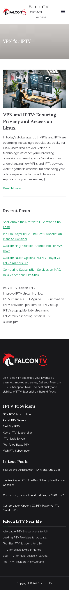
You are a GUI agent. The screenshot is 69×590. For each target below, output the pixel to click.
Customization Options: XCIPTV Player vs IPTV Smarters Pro (31, 260)
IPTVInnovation (53, 299)
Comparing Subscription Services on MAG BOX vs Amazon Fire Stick (32, 272)
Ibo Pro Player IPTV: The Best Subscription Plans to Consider (32, 236)
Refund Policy (47, 391)
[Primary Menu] (63, 12)
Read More (10, 188)
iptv (41, 293)
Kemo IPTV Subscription (18, 432)
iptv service (33, 305)
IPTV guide (33, 299)
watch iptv (10, 322)
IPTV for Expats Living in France (22, 549)
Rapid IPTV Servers (14, 420)
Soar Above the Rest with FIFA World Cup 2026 (32, 224)
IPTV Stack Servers (14, 438)
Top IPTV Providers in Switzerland (23, 561)
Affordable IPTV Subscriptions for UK (25, 531)
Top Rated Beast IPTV (16, 444)
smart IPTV (42, 316)
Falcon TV (46, 583)
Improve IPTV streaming (20, 293)
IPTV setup (50, 305)
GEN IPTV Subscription (17, 414)
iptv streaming (38, 310)
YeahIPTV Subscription (16, 450)
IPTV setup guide (15, 310)
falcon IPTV (27, 288)
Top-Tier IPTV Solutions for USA (22, 543)
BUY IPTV (10, 288)
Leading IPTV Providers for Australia (25, 537)
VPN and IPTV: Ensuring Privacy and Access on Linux (29, 121)
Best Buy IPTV (11, 426)
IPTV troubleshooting (18, 316)
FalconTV (39, 6)
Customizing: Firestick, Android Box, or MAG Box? (33, 248)
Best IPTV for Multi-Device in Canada (25, 555)
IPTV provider (13, 305)
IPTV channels (13, 299)
